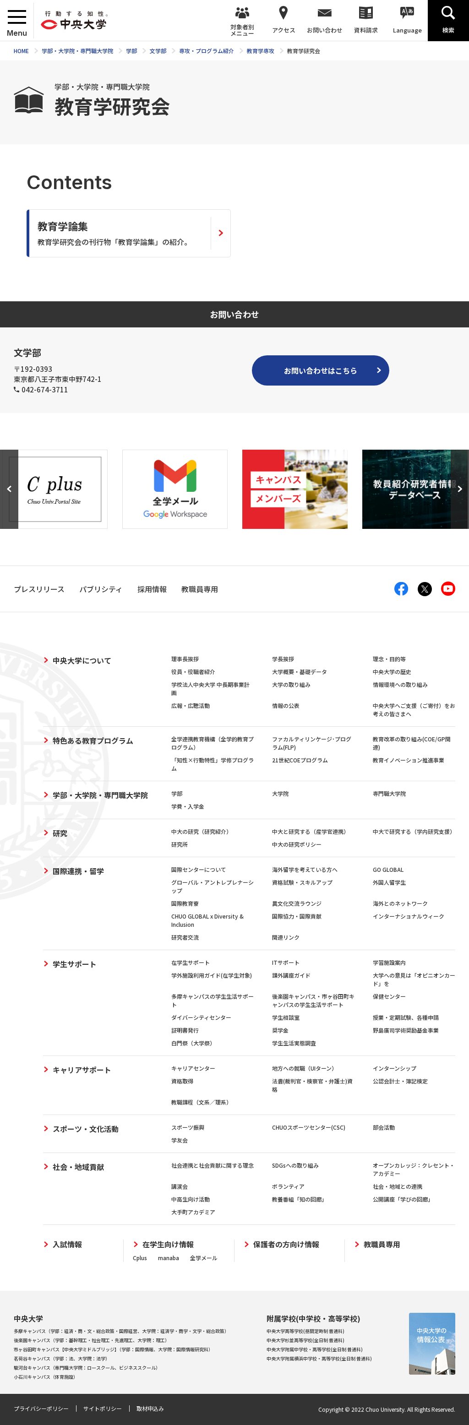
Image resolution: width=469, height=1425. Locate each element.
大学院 (280, 793)
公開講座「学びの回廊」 (403, 1199)
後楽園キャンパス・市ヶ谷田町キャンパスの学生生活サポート (313, 1000)
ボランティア (288, 1186)
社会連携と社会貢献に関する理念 (212, 1165)
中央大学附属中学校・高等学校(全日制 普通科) (315, 1349)
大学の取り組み (291, 684)
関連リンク (286, 937)
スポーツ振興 (187, 1127)
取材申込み (150, 1408)
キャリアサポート (82, 1069)
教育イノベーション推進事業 (408, 760)
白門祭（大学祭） (193, 1043)
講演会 (179, 1186)
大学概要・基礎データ (299, 671)
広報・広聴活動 (190, 705)
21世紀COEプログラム (300, 760)
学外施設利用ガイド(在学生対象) (211, 975)
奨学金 (280, 1030)
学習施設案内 (389, 962)
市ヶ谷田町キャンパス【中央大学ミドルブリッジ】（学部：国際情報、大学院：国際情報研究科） (113, 1349)
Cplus (140, 1258)
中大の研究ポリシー (297, 844)
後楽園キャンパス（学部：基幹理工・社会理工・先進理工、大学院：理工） (91, 1340)
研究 (60, 832)
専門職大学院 (389, 793)
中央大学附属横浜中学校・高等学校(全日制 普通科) (319, 1358)
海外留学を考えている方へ (305, 869)
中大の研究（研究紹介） (201, 831)
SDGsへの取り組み (295, 1165)
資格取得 (182, 1081)
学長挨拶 (283, 659)
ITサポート (286, 962)
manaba (168, 1258)
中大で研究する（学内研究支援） (414, 831)
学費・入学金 (187, 806)
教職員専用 (382, 1244)
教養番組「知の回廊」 (299, 1199)
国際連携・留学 (78, 870)
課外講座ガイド (291, 975)
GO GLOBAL (388, 869)
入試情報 (67, 1244)
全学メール (204, 1258)
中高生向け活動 (190, 1199)
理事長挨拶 (185, 659)
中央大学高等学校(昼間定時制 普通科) (305, 1330)
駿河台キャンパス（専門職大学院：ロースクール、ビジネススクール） (87, 1367)
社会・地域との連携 (397, 1186)
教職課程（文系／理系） (201, 1102)
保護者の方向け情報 (286, 1244)
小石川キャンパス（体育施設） (46, 1376)
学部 (176, 793)
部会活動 (384, 1127)
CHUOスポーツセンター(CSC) (308, 1127)
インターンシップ (394, 1068)
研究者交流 (185, 937)
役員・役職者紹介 (193, 671)
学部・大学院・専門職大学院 (100, 794)
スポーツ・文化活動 (86, 1128)
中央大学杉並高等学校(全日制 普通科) (305, 1340)
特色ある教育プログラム (93, 740)
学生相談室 (286, 1017)
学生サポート (75, 963)
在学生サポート (190, 962)
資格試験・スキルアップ (302, 882)
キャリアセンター (193, 1068)
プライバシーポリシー (41, 1408)
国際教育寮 (185, 903)
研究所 (179, 844)
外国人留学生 (389, 882)
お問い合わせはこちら (320, 370)
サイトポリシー (102, 1408)
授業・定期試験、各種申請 (406, 1017)
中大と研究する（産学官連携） (310, 831)
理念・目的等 (389, 659)
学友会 (179, 1140)
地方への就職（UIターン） (304, 1068)
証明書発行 (185, 1030)
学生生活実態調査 (294, 1043)
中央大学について (82, 660)
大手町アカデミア (193, 1212)
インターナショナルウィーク (408, 916)
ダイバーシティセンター (201, 1017)
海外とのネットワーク (400, 903)
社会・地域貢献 (78, 1166)
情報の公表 (286, 705)
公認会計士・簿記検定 (400, 1081)
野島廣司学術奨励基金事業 (406, 1030)
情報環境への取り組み (400, 684)
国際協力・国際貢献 (297, 916)
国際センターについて (198, 869)
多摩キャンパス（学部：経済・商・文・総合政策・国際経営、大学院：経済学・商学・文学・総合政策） (121, 1330)
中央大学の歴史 (392, 671)
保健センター (389, 996)
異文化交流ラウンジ (297, 903)
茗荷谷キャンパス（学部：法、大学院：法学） (62, 1358)
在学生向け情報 (168, 1244)
